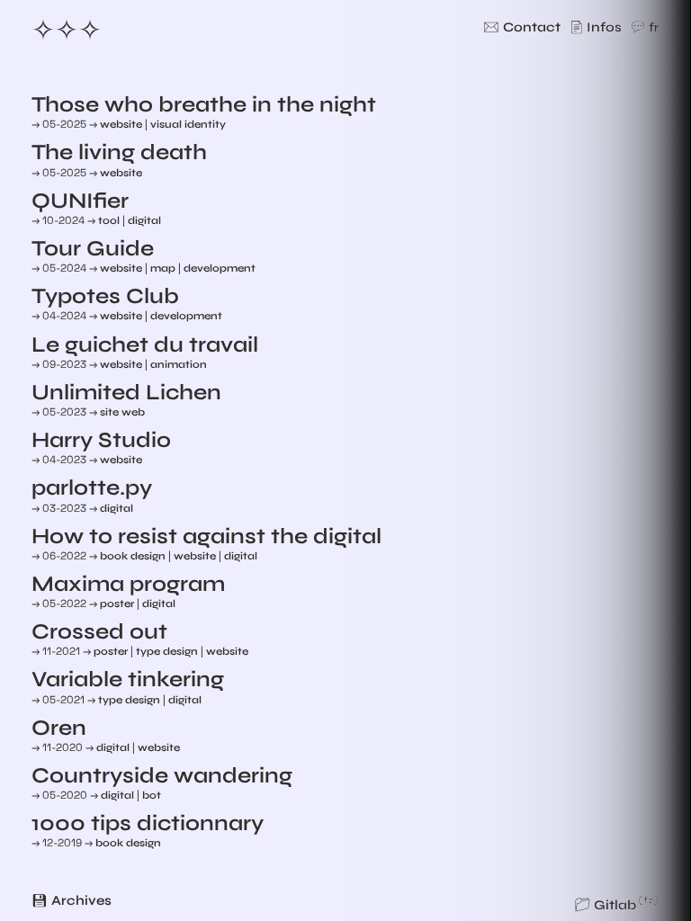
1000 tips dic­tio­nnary (147, 823)
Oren (58, 728)
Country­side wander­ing (161, 776)
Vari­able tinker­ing (127, 679)
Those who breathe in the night (203, 105)
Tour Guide (92, 249)
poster (117, 603)
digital (144, 220)
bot (151, 795)
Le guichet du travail (144, 345)
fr (654, 27)
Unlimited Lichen (126, 393)
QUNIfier (80, 201)
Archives (81, 900)
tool (109, 220)
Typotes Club (105, 296)
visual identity (188, 124)
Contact (532, 27)
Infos (604, 27)
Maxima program (128, 584)
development (220, 268)
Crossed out (99, 632)
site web (122, 412)
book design (133, 556)
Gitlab (615, 905)
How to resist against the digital (206, 536)
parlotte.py (91, 488)
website (121, 124)
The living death (119, 152)
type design (167, 651)
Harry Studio (101, 440)
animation (178, 364)
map (162, 268)
